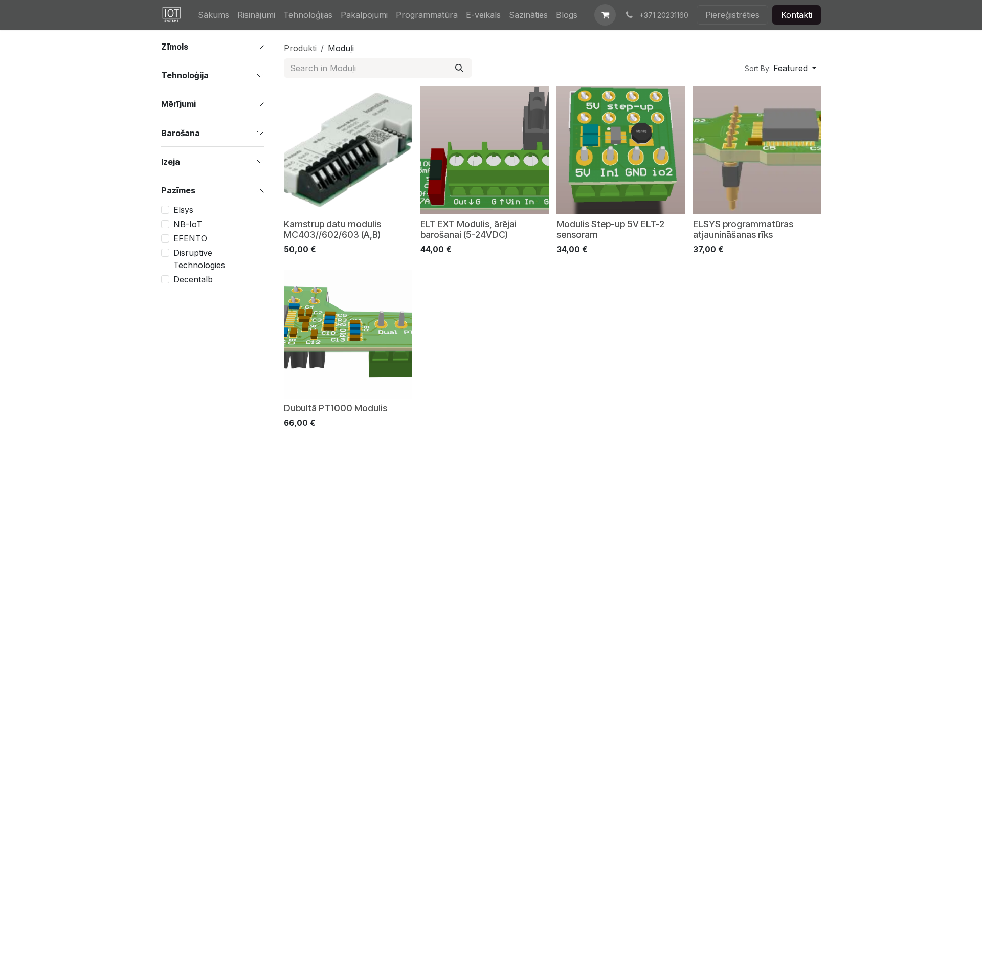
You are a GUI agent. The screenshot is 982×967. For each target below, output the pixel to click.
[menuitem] (213, 15)
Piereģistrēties (732, 15)
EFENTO (190, 238)
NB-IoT (187, 224)
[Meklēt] (459, 68)
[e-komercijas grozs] (605, 15)
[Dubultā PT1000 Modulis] (348, 334)
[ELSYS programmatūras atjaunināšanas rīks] (757, 150)
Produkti (300, 48)
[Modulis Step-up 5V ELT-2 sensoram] (620, 150)
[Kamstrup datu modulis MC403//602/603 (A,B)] (348, 150)
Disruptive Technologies (199, 259)
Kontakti (796, 15)
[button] (780, 68)
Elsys (183, 210)
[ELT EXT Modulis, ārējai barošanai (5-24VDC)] (484, 150)
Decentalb (193, 279)
